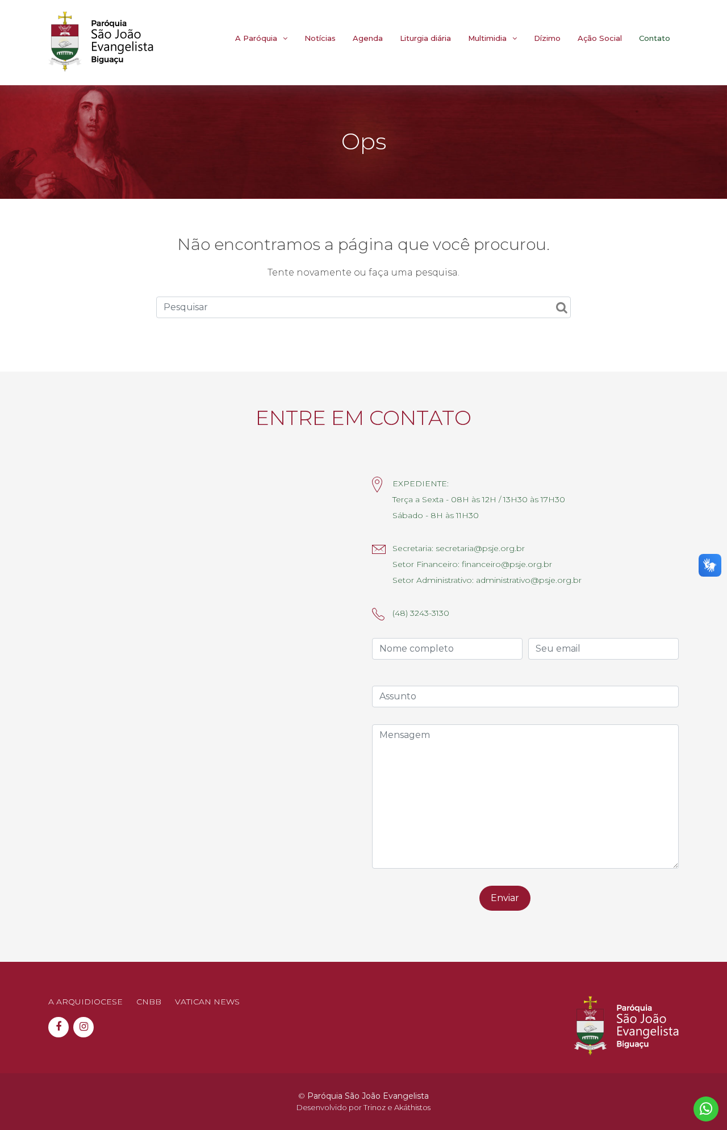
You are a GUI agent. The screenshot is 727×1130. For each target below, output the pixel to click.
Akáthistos (412, 1107)
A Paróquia (256, 38)
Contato (654, 38)
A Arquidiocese (85, 1001)
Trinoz (375, 1107)
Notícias (320, 38)
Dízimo (547, 38)
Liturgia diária (425, 38)
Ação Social (600, 38)
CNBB (148, 1001)
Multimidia (487, 38)
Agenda (368, 38)
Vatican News (207, 1001)
